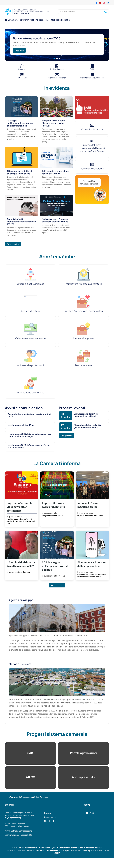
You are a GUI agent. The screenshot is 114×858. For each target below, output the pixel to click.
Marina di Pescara (20, 664)
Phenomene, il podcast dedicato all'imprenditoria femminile (91, 575)
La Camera (12, 19)
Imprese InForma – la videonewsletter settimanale (19, 506)
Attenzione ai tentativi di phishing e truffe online (19, 172)
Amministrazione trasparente (35, 19)
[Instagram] (90, 813)
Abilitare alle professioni (30, 365)
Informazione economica (30, 392)
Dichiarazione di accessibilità (18, 835)
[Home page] (30, 11)
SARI (30, 753)
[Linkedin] (93, 813)
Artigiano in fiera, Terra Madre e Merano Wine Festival (53, 123)
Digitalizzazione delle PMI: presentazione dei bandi (86, 415)
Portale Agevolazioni (83, 753)
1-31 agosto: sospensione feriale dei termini (55, 172)
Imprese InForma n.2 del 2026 (90, 515)
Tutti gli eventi (66, 435)
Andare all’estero (30, 310)
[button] (106, 44)
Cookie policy (50, 817)
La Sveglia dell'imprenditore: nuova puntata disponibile (20, 123)
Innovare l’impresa (83, 338)
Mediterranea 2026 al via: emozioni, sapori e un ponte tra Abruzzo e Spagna (29, 435)
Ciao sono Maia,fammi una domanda (89, 182)
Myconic (61, 576)
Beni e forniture (83, 365)
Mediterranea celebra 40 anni (21, 425)
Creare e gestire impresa (30, 283)
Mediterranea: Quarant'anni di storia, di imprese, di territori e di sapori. (21, 521)
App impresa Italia (83, 777)
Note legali (49, 821)
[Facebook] (84, 813)
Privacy (47, 813)
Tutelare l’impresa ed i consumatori (83, 310)
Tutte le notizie (13, 244)
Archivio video (57, 585)
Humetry (26, 572)
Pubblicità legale (62, 19)
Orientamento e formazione (30, 338)
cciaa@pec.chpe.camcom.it (20, 826)
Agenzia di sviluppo (21, 600)
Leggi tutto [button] (19, 50)
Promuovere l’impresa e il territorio (83, 283)
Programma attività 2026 (52, 515)
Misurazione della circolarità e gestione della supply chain (87, 426)
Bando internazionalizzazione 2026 (36, 38)
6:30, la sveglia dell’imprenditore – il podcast (55, 566)
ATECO (30, 777)
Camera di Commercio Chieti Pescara (28, 797)
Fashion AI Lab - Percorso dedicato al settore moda (55, 220)
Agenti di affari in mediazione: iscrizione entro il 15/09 (21, 221)
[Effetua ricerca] (105, 11)
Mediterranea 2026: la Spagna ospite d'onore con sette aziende (29, 446)
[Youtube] (87, 813)
